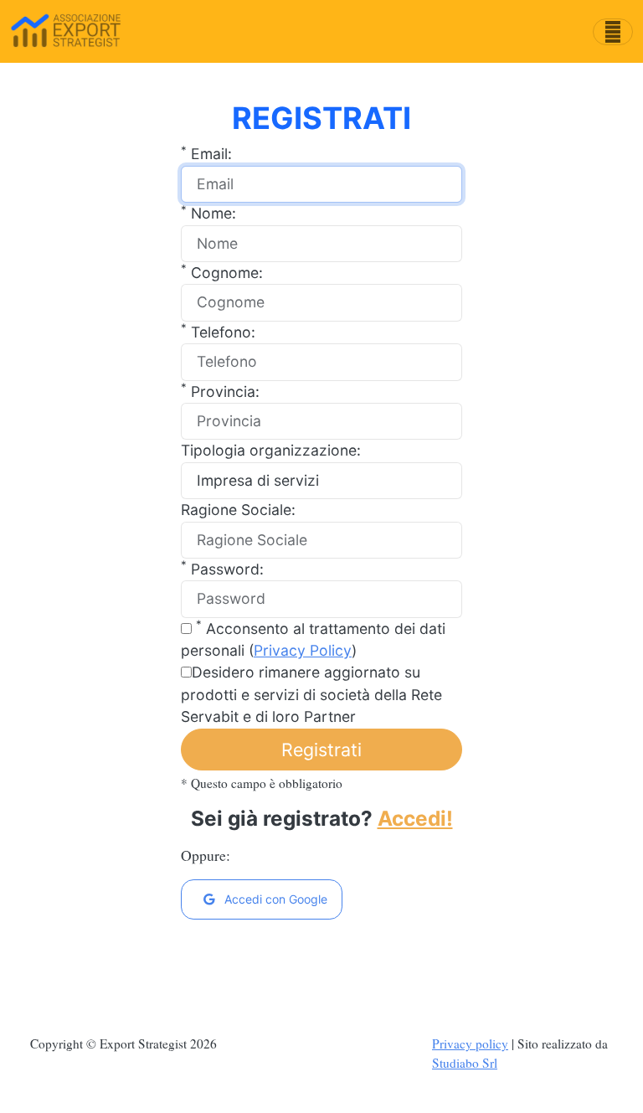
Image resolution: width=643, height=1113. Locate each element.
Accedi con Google (274, 899)
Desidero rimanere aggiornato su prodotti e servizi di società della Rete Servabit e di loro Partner (311, 694)
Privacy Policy (303, 650)
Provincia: (220, 390)
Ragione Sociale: (238, 509)
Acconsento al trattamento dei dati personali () (313, 638)
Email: (206, 152)
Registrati (321, 749)
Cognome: (222, 271)
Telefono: (218, 331)
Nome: (208, 212)
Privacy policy (470, 1043)
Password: (222, 568)
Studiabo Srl (464, 1062)
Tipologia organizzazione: (271, 450)
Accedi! (415, 818)
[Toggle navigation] (613, 31)
